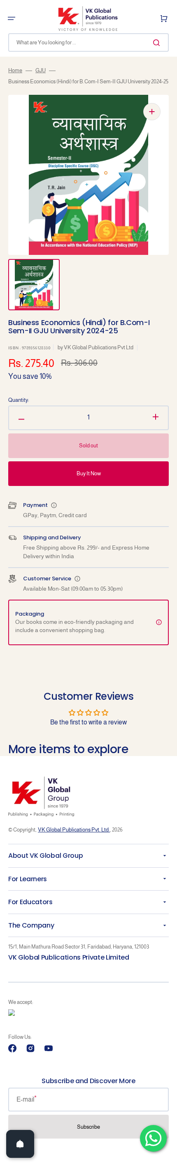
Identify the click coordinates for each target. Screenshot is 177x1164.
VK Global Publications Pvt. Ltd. (74, 830)
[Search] (158, 43)
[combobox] (88, 42)
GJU (40, 70)
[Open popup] (54, 505)
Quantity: (18, 400)
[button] (11, 18)
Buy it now (89, 473)
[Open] (20, 1144)
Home (15, 70)
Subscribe (88, 1127)
